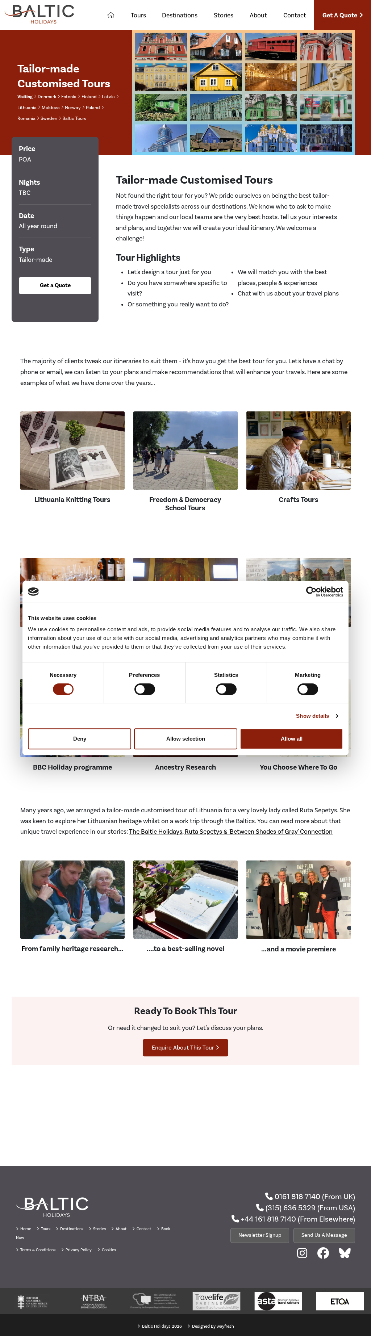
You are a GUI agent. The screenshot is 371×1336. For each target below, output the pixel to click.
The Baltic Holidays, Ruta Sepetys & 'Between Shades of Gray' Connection (231, 831)
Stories (223, 15)
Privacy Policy (78, 1250)
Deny (79, 739)
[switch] (144, 689)
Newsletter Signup (260, 1235)
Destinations (179, 15)
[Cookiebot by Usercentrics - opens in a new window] (311, 591)
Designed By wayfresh (212, 1326)
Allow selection (185, 739)
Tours (138, 15)
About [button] (258, 15)
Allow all (292, 739)
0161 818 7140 (296, 1196)
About (121, 1229)
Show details (312, 716)
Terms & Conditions (37, 1250)
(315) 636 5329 (290, 1207)
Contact (294, 15)
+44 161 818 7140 (267, 1219)
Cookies (108, 1250)
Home (25, 1229)
